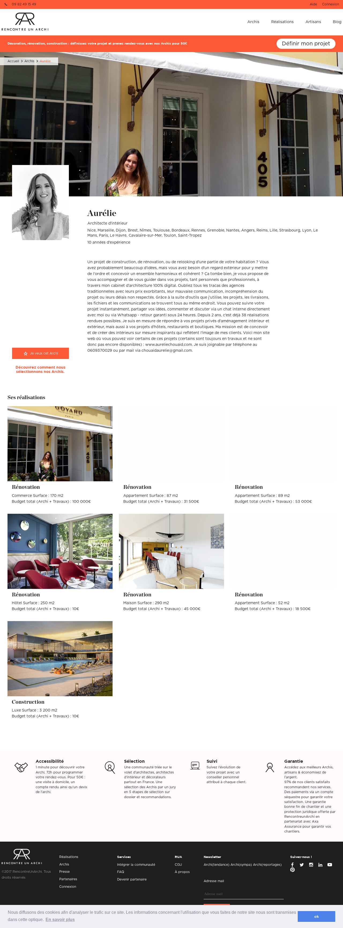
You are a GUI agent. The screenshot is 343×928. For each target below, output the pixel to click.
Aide (313, 4)
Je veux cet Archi (44, 353)
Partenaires (68, 879)
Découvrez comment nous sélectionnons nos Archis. (40, 369)
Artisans (313, 22)
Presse (64, 871)
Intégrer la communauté (136, 864)
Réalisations (282, 22)
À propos (182, 872)
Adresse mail (214, 881)
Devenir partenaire (132, 879)
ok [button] (316, 916)
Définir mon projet (306, 43)
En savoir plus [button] (60, 919)
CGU (178, 864)
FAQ (120, 872)
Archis (253, 22)
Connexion (330, 4)
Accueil (13, 61)
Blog (337, 22)
